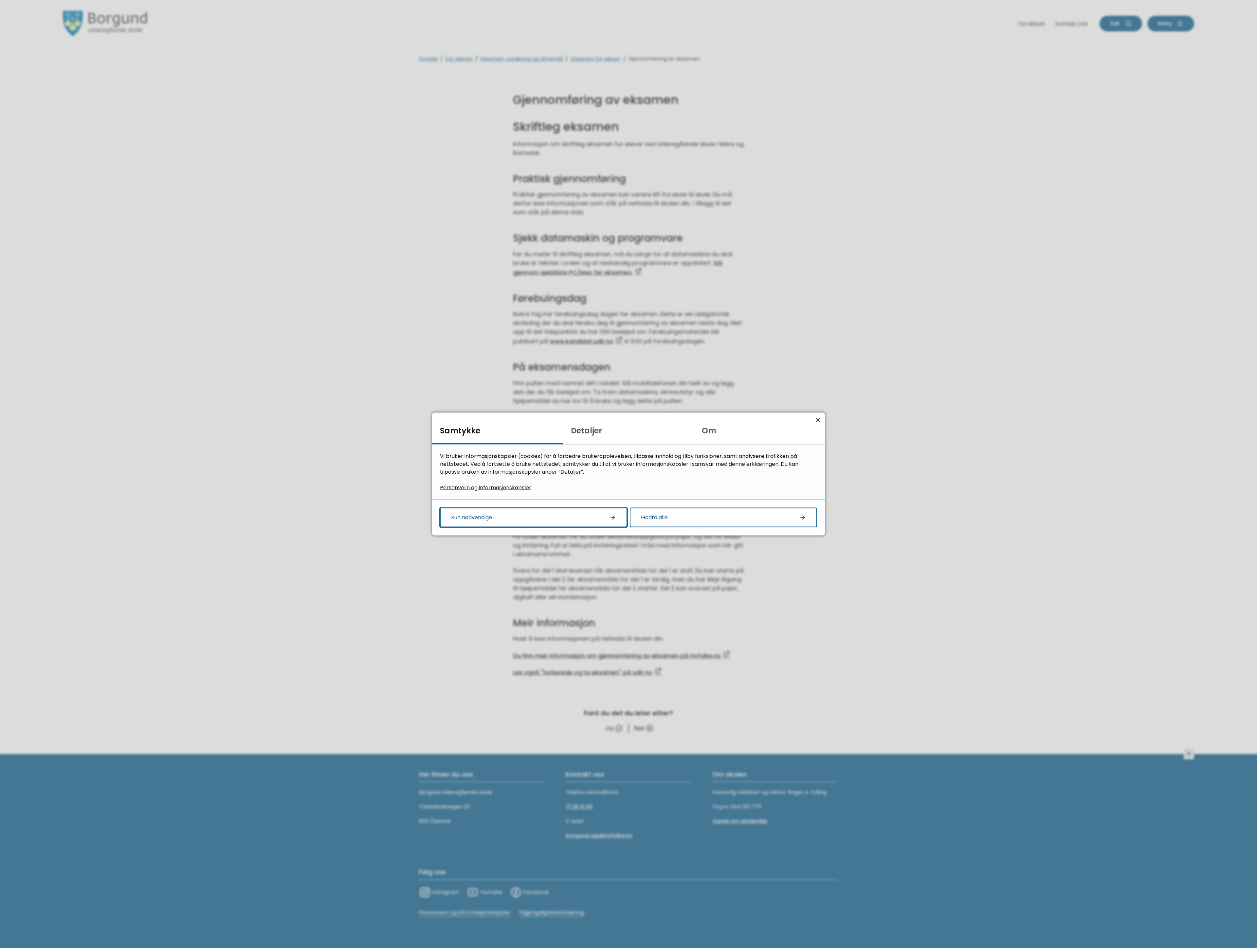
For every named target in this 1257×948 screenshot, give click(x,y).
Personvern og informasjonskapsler (485, 487)
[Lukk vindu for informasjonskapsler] (818, 420)
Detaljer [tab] (586, 430)
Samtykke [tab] (460, 430)
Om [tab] (709, 430)
